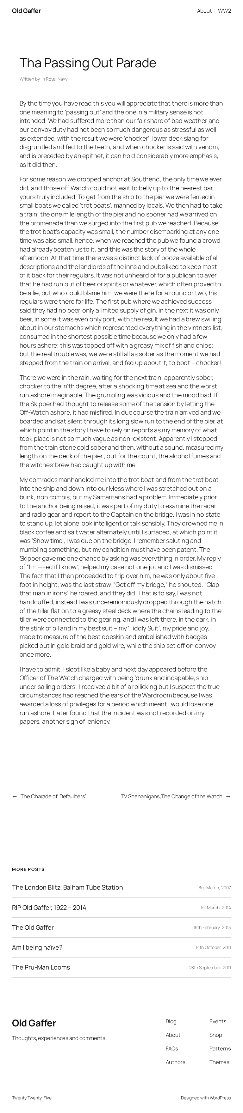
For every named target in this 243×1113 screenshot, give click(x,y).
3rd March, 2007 (215, 888)
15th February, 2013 (212, 927)
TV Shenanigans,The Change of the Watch (171, 796)
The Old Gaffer (33, 927)
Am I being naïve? (37, 947)
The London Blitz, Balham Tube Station (67, 887)
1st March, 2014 (216, 907)
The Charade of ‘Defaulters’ (53, 796)
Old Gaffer (26, 10)
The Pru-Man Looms (41, 967)
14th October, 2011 (213, 947)
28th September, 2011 (210, 967)
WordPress (220, 1098)
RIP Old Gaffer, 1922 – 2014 (49, 907)
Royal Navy (56, 79)
